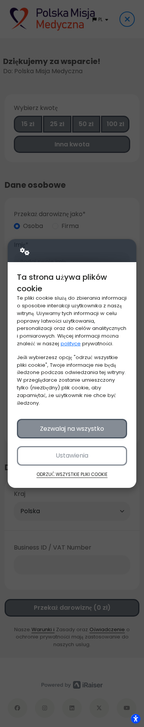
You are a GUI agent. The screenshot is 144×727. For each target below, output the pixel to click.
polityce (71, 343)
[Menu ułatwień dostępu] (135, 718)
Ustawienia (72, 455)
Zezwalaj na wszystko (72, 428)
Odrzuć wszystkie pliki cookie (72, 474)
